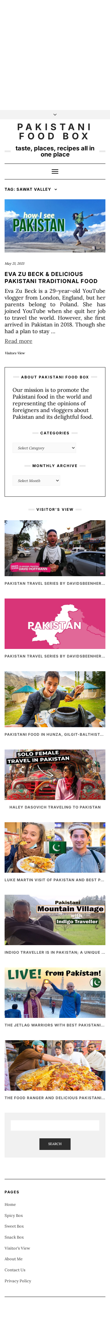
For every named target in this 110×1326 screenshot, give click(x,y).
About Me (14, 1259)
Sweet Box (14, 1226)
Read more (18, 340)
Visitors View (15, 353)
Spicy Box (14, 1215)
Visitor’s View (17, 1248)
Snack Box (14, 1237)
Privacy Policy (18, 1281)
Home (10, 1204)
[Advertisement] (55, 55)
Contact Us (15, 1270)
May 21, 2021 (14, 263)
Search (55, 1144)
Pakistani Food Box (55, 131)
